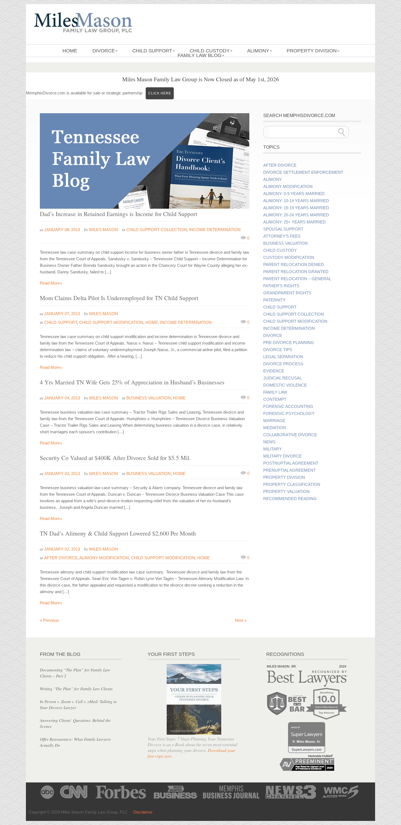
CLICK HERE (159, 93)
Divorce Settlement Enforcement (303, 172)
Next (241, 620)
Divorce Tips (277, 350)
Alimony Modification (104, 557)
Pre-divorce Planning (288, 342)
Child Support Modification (111, 322)
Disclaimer (142, 812)
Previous (49, 620)
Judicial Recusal (282, 378)
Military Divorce (282, 456)
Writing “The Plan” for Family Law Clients (76, 688)
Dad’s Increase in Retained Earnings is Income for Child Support (118, 214)
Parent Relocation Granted (295, 272)
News (269, 442)
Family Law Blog (201, 55)
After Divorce (60, 557)
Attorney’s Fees (282, 236)
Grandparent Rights (287, 293)
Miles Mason (103, 229)
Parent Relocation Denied (293, 264)
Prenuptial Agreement (289, 470)
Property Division (313, 50)
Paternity (274, 300)
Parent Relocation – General (297, 279)
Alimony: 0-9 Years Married (294, 194)
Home (69, 50)
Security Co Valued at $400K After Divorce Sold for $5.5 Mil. (115, 458)
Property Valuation (286, 491)
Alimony (259, 50)
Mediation (274, 428)
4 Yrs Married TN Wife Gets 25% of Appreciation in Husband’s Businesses (132, 382)
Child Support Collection (156, 229)
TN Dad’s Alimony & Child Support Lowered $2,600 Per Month (118, 533)
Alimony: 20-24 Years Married (296, 215)
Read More (51, 283)
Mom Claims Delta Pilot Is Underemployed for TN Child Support (119, 298)
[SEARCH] (341, 132)
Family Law (275, 392)
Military (272, 449)
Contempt (274, 399)
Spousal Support (283, 229)
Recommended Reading (290, 499)
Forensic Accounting (288, 406)
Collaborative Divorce (290, 435)
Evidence (273, 371)
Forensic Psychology (289, 413)
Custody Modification (288, 257)
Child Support (153, 50)
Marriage (274, 421)
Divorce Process (283, 364)
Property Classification (291, 484)
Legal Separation (283, 357)
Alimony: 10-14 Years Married (296, 201)
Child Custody (211, 50)
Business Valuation (148, 398)
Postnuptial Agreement (290, 463)
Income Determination (215, 229)
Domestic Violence (285, 385)
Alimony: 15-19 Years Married (296, 208)
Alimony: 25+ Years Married (294, 222)
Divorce (105, 50)
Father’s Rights (281, 286)
